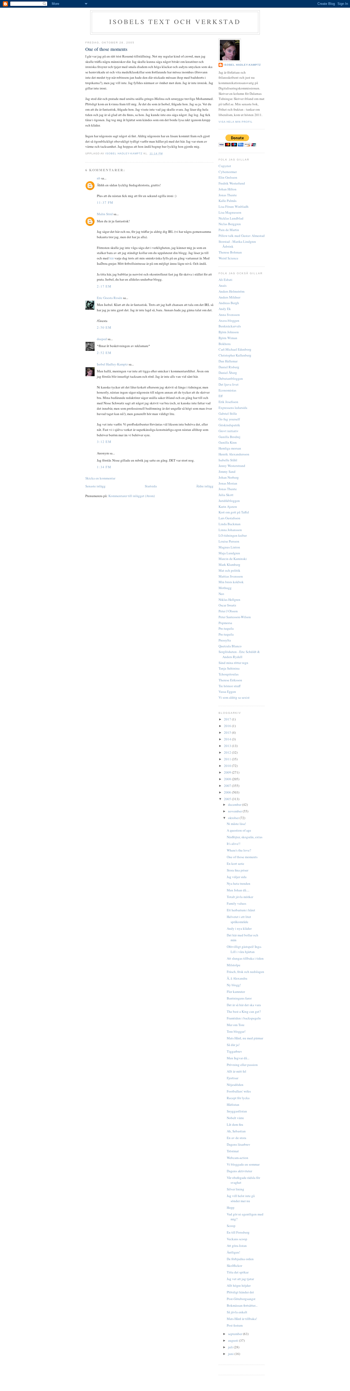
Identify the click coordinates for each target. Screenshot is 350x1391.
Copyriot (225, 166)
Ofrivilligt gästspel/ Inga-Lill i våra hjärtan (244, 949)
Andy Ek (225, 308)
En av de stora (236, 1137)
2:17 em (104, 286)
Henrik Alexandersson (234, 454)
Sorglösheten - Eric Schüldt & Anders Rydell (239, 654)
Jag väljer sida (236, 877)
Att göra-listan (237, 1245)
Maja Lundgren (229, 553)
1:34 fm (104, 467)
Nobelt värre (235, 1118)
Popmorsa (225, 622)
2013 (228, 745)
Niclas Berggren (230, 224)
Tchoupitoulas (229, 674)
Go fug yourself (229, 419)
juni (231, 1353)
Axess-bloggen (229, 320)
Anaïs (223, 285)
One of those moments (242, 857)
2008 (228, 779)
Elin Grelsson (228, 177)
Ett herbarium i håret (241, 910)
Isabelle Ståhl (228, 460)
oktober (234, 817)
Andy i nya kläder (239, 928)
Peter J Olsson (228, 611)
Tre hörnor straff (230, 686)
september (235, 1333)
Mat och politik (229, 570)
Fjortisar (232, 1078)
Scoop (231, 1225)
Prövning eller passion (242, 1064)
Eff (221, 396)
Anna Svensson (229, 314)
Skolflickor (234, 1265)
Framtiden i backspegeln (244, 1018)
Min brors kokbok (231, 582)
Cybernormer (228, 171)
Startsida (151, 486)
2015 (228, 732)
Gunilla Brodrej (229, 436)
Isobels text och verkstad (175, 21)
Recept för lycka (238, 1098)
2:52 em (104, 352)
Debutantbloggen (231, 378)
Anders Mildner (229, 297)
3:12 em (104, 441)
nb (98, 178)
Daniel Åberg (228, 372)
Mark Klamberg (229, 564)
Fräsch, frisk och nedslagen (245, 971)
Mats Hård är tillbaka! (242, 1318)
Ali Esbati (225, 279)
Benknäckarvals (230, 326)
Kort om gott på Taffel (234, 512)
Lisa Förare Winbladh (234, 206)
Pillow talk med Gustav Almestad (242, 235)
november (235, 811)
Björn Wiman (228, 338)
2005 (228, 799)
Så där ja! (233, 1044)
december (235, 804)
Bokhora (225, 343)
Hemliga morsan (230, 448)
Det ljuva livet (229, 384)
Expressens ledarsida (233, 407)
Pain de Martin (229, 229)
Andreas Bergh (229, 303)
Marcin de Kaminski (233, 558)
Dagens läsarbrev (238, 1144)
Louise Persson (229, 541)
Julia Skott (226, 494)
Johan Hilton (227, 189)
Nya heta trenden (238, 883)
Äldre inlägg (204, 486)
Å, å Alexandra (237, 978)
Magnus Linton (229, 547)
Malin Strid (105, 214)
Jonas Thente (228, 195)
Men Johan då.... (238, 890)
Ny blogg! (234, 985)
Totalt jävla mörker (240, 896)
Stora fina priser (237, 870)
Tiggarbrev (234, 1051)
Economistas (227, 390)
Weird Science (228, 258)
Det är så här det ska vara (244, 1005)
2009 (228, 772)
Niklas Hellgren (229, 599)
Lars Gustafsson (229, 518)
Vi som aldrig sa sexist (234, 697)
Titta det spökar (238, 1272)
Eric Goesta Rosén (109, 297)
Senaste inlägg (95, 486)
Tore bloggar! (236, 1031)
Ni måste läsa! (236, 823)
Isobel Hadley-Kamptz (124, 153)
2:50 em (104, 327)
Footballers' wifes (239, 1091)
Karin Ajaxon (228, 506)
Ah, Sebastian (236, 1131)
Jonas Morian (228, 483)
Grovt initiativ (229, 431)
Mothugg (225, 587)
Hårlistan (233, 1104)
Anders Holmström (231, 291)
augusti (233, 1340)
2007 (228, 785)
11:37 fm (105, 202)
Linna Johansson (230, 529)
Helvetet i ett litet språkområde (239, 919)
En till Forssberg (238, 1232)
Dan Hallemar (228, 361)
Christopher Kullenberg (235, 355)
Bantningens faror (239, 998)
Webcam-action (237, 1157)
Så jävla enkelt (237, 1312)
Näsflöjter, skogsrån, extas (244, 837)
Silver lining (235, 1189)
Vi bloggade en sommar (243, 1164)
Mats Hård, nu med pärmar (245, 1038)
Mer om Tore (235, 1024)
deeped (102, 339)
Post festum (235, 1325)
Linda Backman (230, 524)
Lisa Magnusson (230, 212)
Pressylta (225, 640)
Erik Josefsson (228, 401)
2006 (228, 792)
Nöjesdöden (235, 1084)
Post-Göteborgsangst (241, 1298)
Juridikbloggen (229, 500)
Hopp (230, 1207)
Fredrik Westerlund (232, 183)
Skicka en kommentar (100, 478)
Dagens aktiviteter (239, 1171)
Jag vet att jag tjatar (240, 1279)
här (111, 258)
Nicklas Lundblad (231, 218)
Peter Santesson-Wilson (235, 617)
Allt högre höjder (239, 1285)
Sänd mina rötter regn (233, 662)
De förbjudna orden (240, 1259)
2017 (228, 719)
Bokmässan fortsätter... (242, 1305)
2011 (228, 759)
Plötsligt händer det (240, 1292)
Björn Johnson (229, 332)
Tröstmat (233, 1151)
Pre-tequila (226, 628)
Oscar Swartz (227, 605)
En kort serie (235, 863)
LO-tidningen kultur (233, 535)
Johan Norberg (229, 477)
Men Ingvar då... (238, 1058)
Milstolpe (233, 965)
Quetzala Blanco (230, 646)
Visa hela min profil (236, 121)
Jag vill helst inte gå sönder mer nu (241, 1198)
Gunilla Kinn (228, 442)
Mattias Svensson (231, 576)
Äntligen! (233, 1252)
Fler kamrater (236, 991)
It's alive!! (233, 843)
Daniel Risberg (229, 367)
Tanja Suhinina (229, 668)
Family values (236, 903)
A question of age (239, 830)
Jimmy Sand (227, 471)
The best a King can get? (244, 1011)
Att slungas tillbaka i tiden (245, 958)
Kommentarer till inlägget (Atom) (131, 495)
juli (231, 1347)
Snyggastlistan (237, 1111)
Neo (221, 593)
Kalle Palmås (227, 200)
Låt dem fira (235, 1124)
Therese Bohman (230, 252)
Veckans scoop (237, 1239)
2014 (228, 739)
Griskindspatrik (229, 425)
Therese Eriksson (230, 680)
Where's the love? (239, 850)
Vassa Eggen (227, 691)
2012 (228, 752)
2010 (228, 765)
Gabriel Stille (228, 413)
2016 (228, 725)
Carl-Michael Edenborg (235, 349)
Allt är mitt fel (236, 1071)
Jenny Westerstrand (232, 465)
